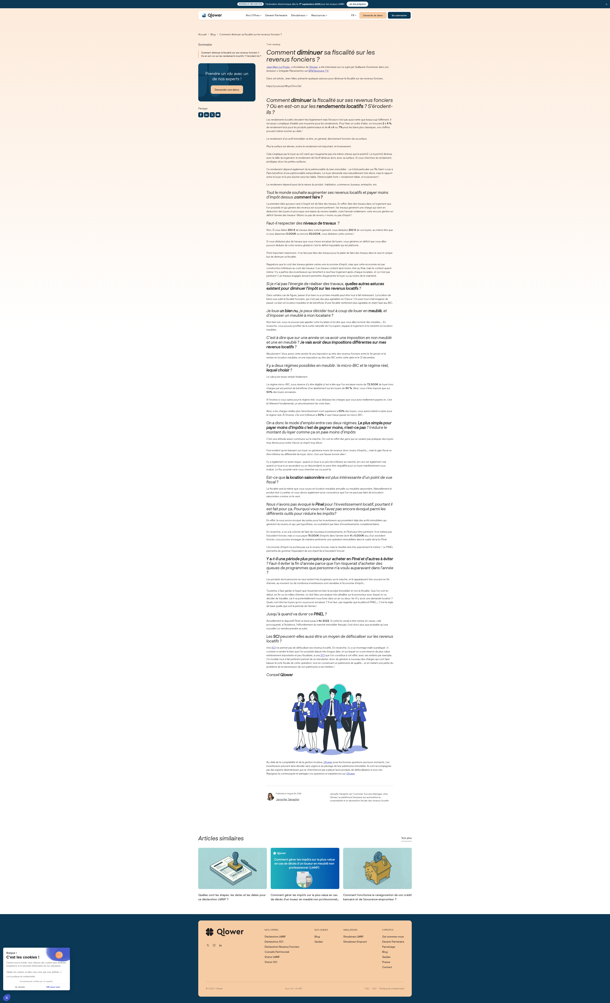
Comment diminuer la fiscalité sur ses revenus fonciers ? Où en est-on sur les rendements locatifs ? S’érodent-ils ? (231, 54)
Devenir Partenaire (276, 15)
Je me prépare (357, 4)
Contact (387, 967)
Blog (213, 34)
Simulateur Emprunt (355, 941)
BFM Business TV (318, 70)
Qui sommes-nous (393, 936)
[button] (6, 997)
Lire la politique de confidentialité (20, 976)
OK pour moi (53, 987)
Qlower (313, 67)
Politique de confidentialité (391, 988)
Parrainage (388, 946)
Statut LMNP (272, 956)
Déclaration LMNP (275, 936)
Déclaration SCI (274, 941)
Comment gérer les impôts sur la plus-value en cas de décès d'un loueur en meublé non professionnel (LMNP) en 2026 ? (304, 897)
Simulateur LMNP (353, 936)
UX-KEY (298, 988)
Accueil (202, 34)
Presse (386, 962)
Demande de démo (373, 15)
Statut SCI (271, 962)
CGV (374, 988)
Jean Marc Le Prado (278, 67)
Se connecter (399, 15)
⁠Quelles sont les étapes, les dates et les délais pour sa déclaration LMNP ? (232, 897)
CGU (367, 988)
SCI (273, 647)
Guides (319, 941)
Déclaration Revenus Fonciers (282, 946)
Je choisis (20, 987)
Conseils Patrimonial (277, 951)
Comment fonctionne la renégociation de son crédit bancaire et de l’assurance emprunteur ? (377, 897)
